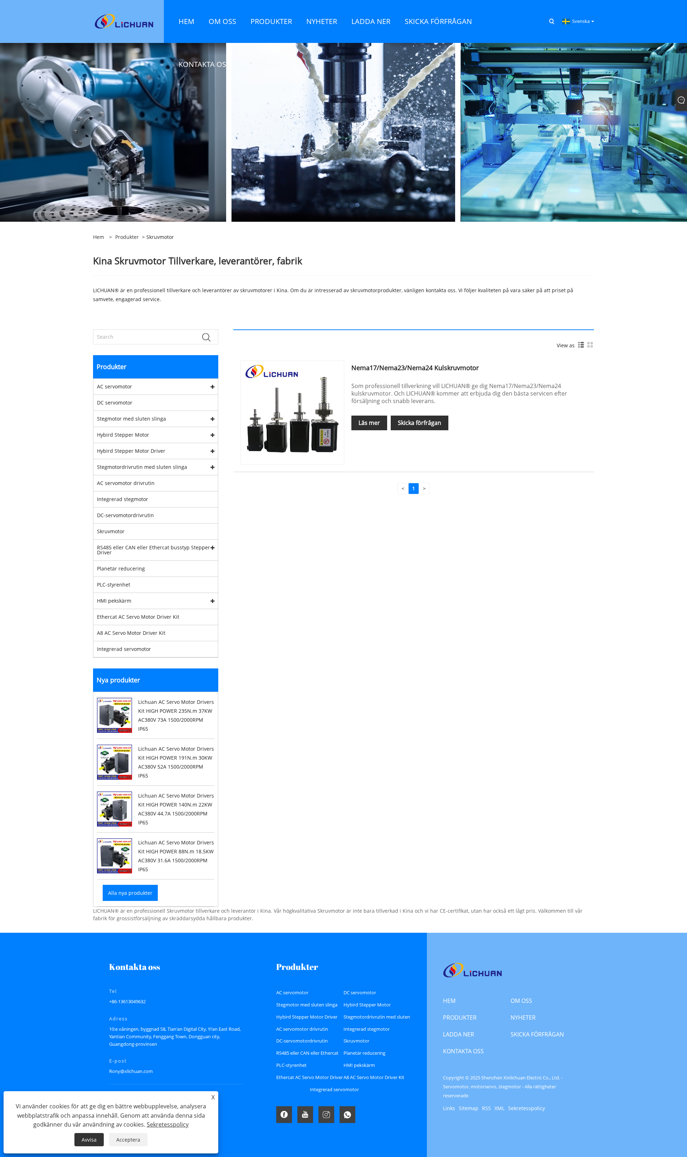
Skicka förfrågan (419, 423)
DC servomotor (114, 402)
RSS (486, 1108)
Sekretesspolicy (526, 1108)
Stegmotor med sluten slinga (131, 418)
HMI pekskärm (114, 600)
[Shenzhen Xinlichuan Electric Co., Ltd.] (123, 21)
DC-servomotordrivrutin (125, 515)
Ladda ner (458, 1034)
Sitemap (468, 1108)
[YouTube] (305, 1114)
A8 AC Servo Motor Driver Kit (131, 632)
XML (499, 1108)
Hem (449, 1001)
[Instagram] (326, 1114)
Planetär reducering (121, 568)
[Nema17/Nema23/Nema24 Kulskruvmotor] (292, 411)
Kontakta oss (463, 1051)
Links (449, 1108)
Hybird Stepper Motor (123, 434)
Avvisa (89, 1139)
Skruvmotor (111, 531)
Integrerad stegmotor (122, 499)
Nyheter (523, 1017)
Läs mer (369, 423)
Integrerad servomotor (124, 649)
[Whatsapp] (347, 1114)
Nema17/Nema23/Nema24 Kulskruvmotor (415, 367)
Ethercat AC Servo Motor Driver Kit (138, 616)
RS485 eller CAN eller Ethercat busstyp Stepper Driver (153, 550)
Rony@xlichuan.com (131, 1071)
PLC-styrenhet (113, 584)
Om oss (521, 1001)
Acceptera (128, 1139)
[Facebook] (284, 1114)
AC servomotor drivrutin (126, 483)
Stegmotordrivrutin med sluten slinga (142, 467)
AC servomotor (114, 386)
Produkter (127, 237)
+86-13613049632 (127, 1001)
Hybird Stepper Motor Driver (131, 450)
